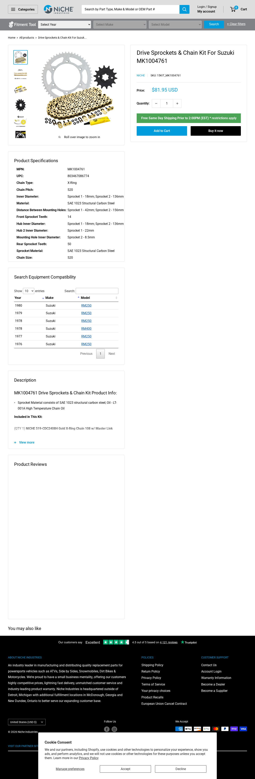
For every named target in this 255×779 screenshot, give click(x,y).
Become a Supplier (214, 691)
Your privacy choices (155, 691)
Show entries (29, 291)
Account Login (211, 671)
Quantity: (143, 103)
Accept (125, 769)
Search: (70, 291)
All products (26, 37)
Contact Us (209, 665)
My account (206, 11)
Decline (181, 769)
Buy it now (215, 131)
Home (11, 37)
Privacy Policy (89, 758)
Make (49, 298)
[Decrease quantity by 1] (156, 103)
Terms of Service (153, 684)
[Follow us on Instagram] (114, 729)
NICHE (141, 75)
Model (85, 298)
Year (18, 298)
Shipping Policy (152, 665)
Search (214, 24)
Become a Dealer (213, 684)
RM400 (86, 329)
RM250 (86, 305)
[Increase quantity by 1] (177, 103)
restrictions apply (224, 118)
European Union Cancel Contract (164, 704)
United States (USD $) (23, 722)
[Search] (184, 9)
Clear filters (236, 24)
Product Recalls (152, 697)
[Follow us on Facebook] (107, 729)
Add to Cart (162, 131)
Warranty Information (216, 678)
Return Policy (150, 671)
